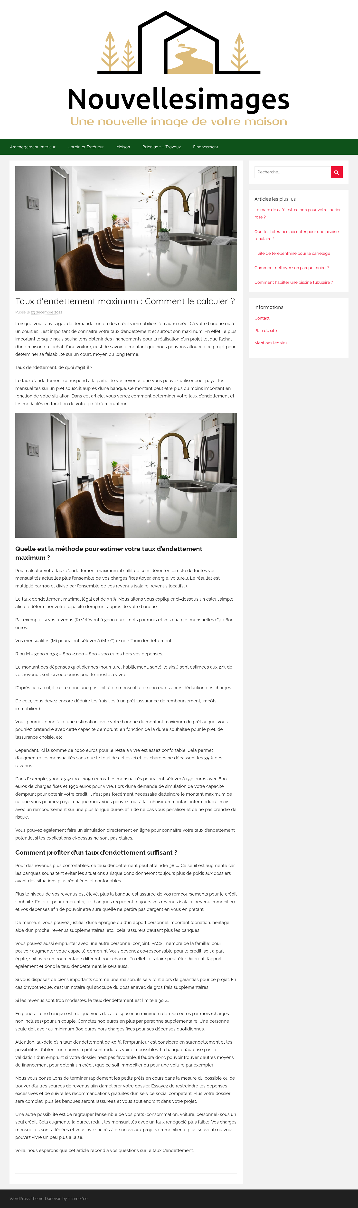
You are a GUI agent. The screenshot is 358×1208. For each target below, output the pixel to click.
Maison (123, 146)
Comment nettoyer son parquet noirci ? (291, 267)
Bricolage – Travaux (161, 146)
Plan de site (265, 330)
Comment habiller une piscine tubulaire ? (293, 282)
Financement (205, 146)
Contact (262, 318)
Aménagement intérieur (33, 146)
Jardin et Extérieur (86, 146)
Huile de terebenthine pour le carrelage (292, 253)
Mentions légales (270, 342)
